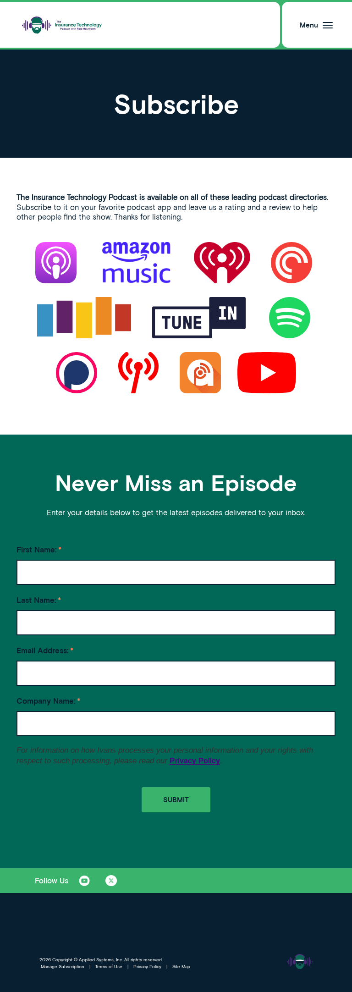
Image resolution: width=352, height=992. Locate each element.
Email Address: (44, 650)
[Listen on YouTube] (266, 372)
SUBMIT (176, 799)
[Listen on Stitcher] (86, 317)
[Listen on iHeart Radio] (224, 262)
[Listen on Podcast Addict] (200, 372)
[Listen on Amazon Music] (136, 262)
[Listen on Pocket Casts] (294, 262)
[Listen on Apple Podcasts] (56, 262)
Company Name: (48, 700)
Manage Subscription (62, 966)
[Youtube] (84, 880)
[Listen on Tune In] (201, 317)
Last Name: (38, 599)
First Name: (38, 549)
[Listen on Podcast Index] (140, 372)
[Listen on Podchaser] (79, 372)
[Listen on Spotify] (289, 317)
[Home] (62, 25)
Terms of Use (108, 966)
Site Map (181, 966)
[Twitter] (111, 880)
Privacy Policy (195, 760)
